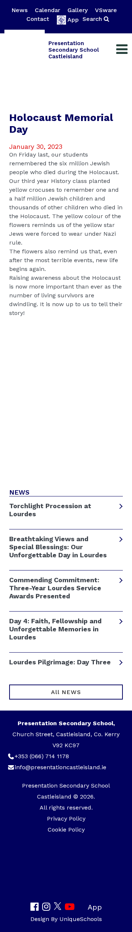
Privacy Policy (66, 818)
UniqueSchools (80, 919)
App (73, 19)
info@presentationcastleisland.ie (60, 767)
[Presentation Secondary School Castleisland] (24, 50)
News (19, 10)
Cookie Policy (66, 829)
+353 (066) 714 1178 (42, 756)
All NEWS (66, 692)
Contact (37, 18)
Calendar (47, 10)
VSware (106, 10)
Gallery (77, 10)
